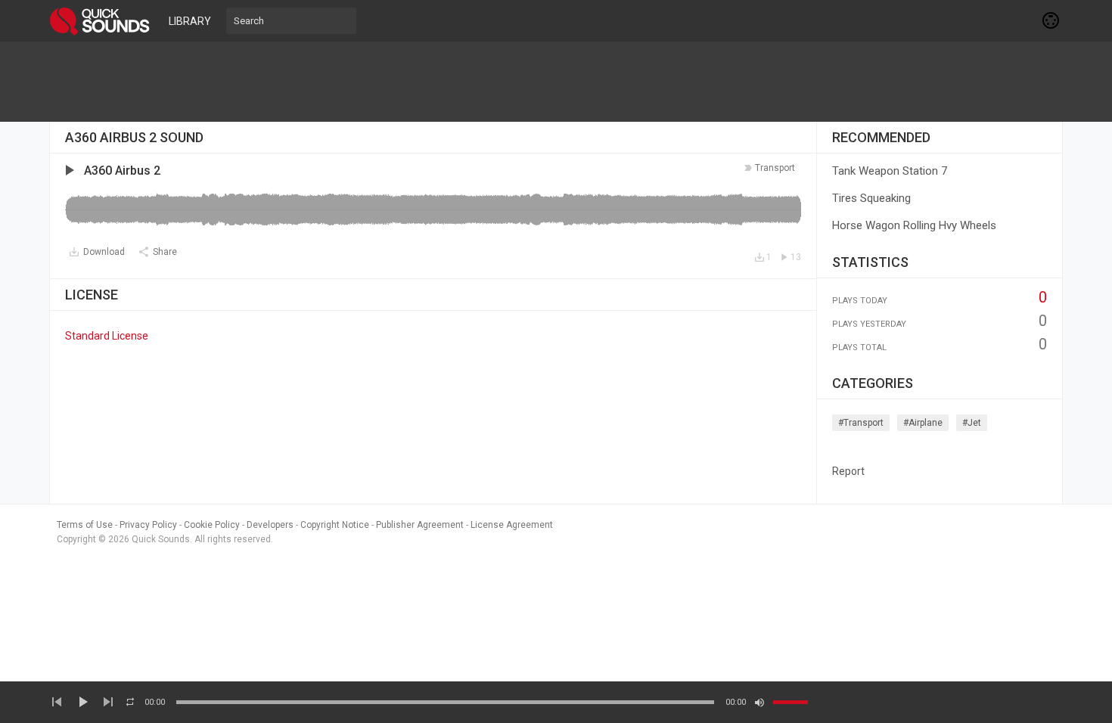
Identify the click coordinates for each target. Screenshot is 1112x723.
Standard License (106, 336)
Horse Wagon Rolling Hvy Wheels (914, 225)
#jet (971, 422)
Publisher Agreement (420, 525)
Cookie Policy (212, 525)
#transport (861, 422)
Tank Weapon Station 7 (889, 171)
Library (190, 21)
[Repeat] (130, 702)
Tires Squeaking (871, 198)
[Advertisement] (556, 82)
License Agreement (512, 525)
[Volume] (790, 702)
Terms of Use (85, 525)
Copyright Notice (334, 525)
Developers (270, 525)
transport (775, 168)
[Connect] (1051, 20)
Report (848, 471)
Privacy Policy (148, 525)
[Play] (82, 702)
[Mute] (759, 703)
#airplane (923, 422)
